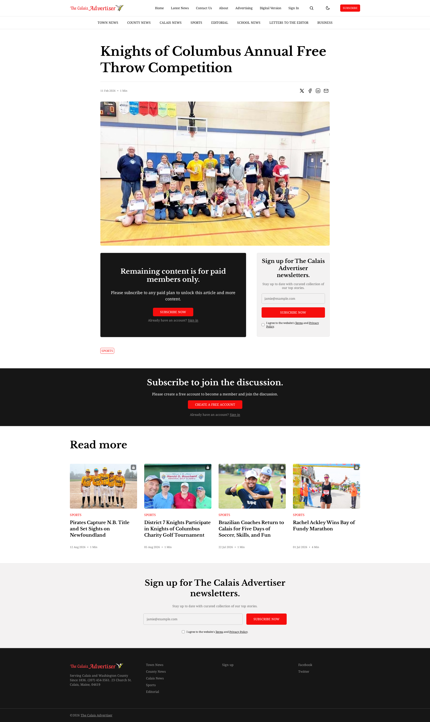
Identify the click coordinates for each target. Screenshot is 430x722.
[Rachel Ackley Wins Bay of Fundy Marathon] (326, 486)
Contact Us (204, 8)
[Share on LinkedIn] (318, 90)
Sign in (193, 320)
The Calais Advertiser (96, 715)
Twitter (303, 671)
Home (159, 8)
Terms (299, 323)
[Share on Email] (326, 90)
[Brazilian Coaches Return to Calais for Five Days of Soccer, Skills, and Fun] (252, 486)
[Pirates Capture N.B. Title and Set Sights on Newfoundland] (103, 486)
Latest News (180, 8)
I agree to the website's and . (292, 324)
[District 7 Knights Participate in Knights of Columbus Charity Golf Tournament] (177, 486)
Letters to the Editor (288, 22)
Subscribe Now (173, 312)
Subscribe (350, 8)
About (223, 8)
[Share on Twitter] (301, 90)
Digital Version (270, 8)
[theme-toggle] (327, 8)
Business (325, 22)
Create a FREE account (215, 404)
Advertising (244, 8)
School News (248, 22)
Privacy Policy (238, 632)
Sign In (293, 8)
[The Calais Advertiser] (97, 8)
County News (139, 22)
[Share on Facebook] (310, 90)
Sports (196, 22)
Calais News (171, 22)
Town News (108, 22)
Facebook (305, 665)
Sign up (228, 665)
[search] (311, 8)
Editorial (219, 22)
